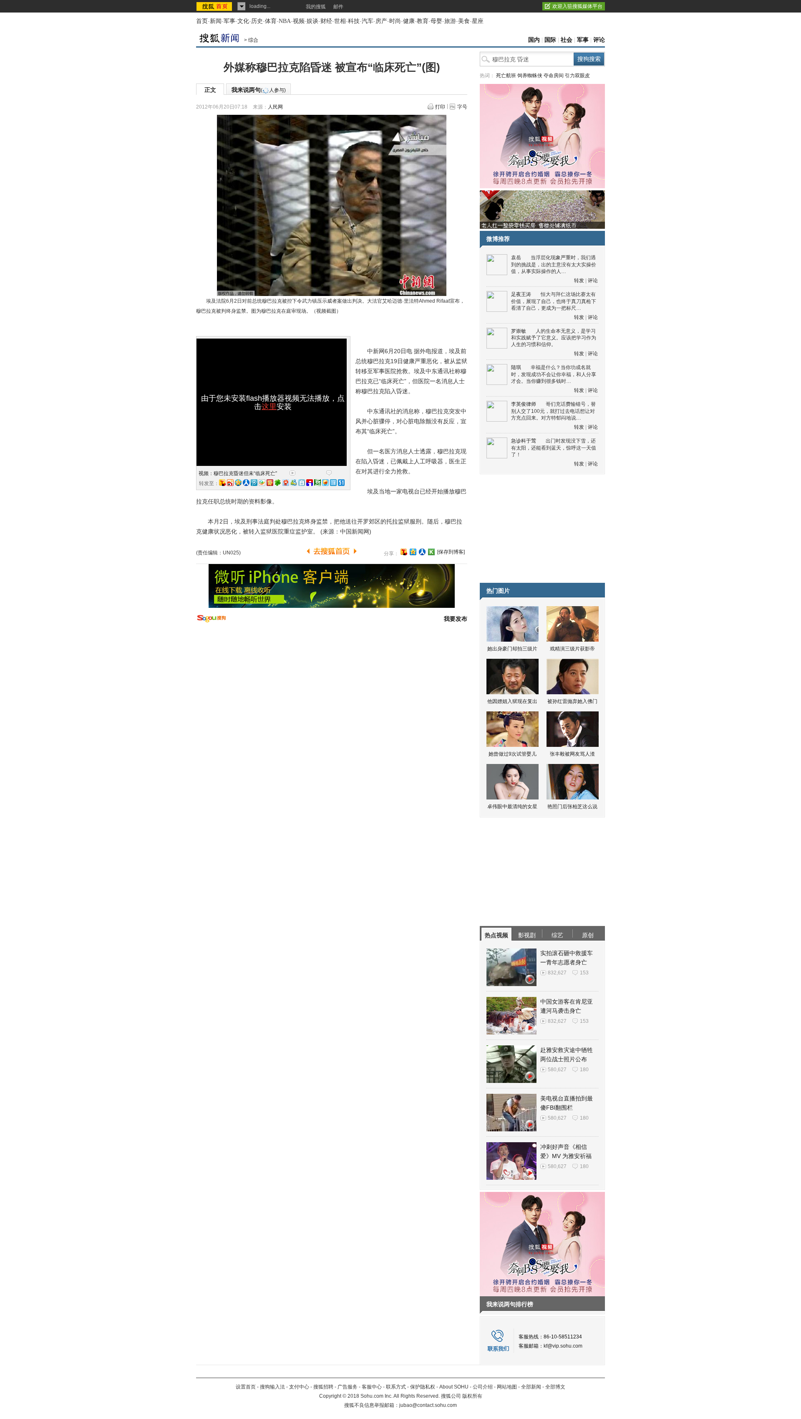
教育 (422, 21)
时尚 (395, 21)
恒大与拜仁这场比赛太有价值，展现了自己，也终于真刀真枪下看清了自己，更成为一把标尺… (553, 301)
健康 (409, 21)
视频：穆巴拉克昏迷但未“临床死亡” (238, 473)
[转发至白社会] (301, 482)
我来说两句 (259, 89)
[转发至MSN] (293, 482)
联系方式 (396, 1387)
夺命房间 (554, 75)
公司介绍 (483, 1387)
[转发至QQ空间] (238, 482)
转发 (579, 280)
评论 (599, 40)
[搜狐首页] (215, 6)
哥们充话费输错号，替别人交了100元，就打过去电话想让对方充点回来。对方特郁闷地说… (553, 411)
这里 (269, 406)
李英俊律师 (523, 404)
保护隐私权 (422, 1387)
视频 (299, 21)
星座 (478, 21)
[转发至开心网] (270, 482)
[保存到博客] (451, 552)
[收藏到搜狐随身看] (431, 552)
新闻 (216, 21)
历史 (257, 21)
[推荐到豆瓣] (317, 482)
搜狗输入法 (272, 1387)
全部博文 (555, 1387)
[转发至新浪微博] (230, 482)
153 (584, 973)
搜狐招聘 (323, 1387)
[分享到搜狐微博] (403, 552)
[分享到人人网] (422, 552)
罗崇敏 (518, 331)
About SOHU (454, 1387)
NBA (285, 21)
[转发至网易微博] (285, 482)
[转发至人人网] (246, 482)
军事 (229, 21)
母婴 (436, 21)
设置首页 (246, 1387)
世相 (340, 21)
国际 (550, 40)
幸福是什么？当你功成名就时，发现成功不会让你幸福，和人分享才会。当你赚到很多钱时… (553, 374)
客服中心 (372, 1387)
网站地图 (507, 1387)
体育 (271, 21)
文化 (243, 21)
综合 (253, 40)
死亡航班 (506, 75)
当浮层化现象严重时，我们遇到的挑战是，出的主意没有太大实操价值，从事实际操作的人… (553, 264)
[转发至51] (341, 482)
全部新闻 (531, 1387)
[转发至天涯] (333, 482)
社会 (566, 40)
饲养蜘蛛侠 (529, 75)
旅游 (450, 21)
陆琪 (516, 367)
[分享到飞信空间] (325, 482)
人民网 (275, 107)
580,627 (557, 1069)
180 (584, 1069)
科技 (354, 21)
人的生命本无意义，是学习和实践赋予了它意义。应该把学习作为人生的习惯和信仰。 (553, 338)
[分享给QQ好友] (413, 552)
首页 (202, 21)
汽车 (367, 21)
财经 (326, 21)
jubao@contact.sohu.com (428, 1405)
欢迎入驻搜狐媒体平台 (577, 6)
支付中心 (299, 1387)
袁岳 (516, 258)
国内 (534, 40)
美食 (464, 21)
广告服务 (348, 1387)
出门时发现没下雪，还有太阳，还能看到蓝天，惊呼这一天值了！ (553, 448)
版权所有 (472, 1396)
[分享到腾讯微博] (254, 482)
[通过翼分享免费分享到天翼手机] (262, 482)
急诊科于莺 (523, 441)
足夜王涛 (521, 294)
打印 (440, 107)
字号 (462, 107)
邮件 (338, 7)
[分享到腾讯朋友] (278, 482)
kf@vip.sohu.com (563, 1346)
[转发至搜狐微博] (222, 482)
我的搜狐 (316, 7)
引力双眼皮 (577, 75)
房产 (381, 21)
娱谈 (312, 21)
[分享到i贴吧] (309, 482)
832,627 (557, 973)
